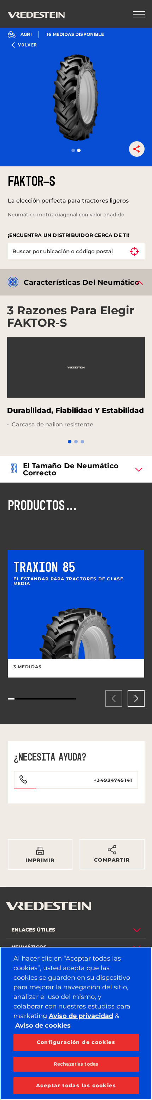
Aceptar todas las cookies (76, 1085)
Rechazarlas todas (76, 1064)
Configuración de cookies (76, 1042)
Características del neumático (81, 282)
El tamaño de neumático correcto (70, 469)
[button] (73, 150)
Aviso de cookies (43, 1025)
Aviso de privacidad (81, 1016)
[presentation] (113, 698)
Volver (27, 45)
